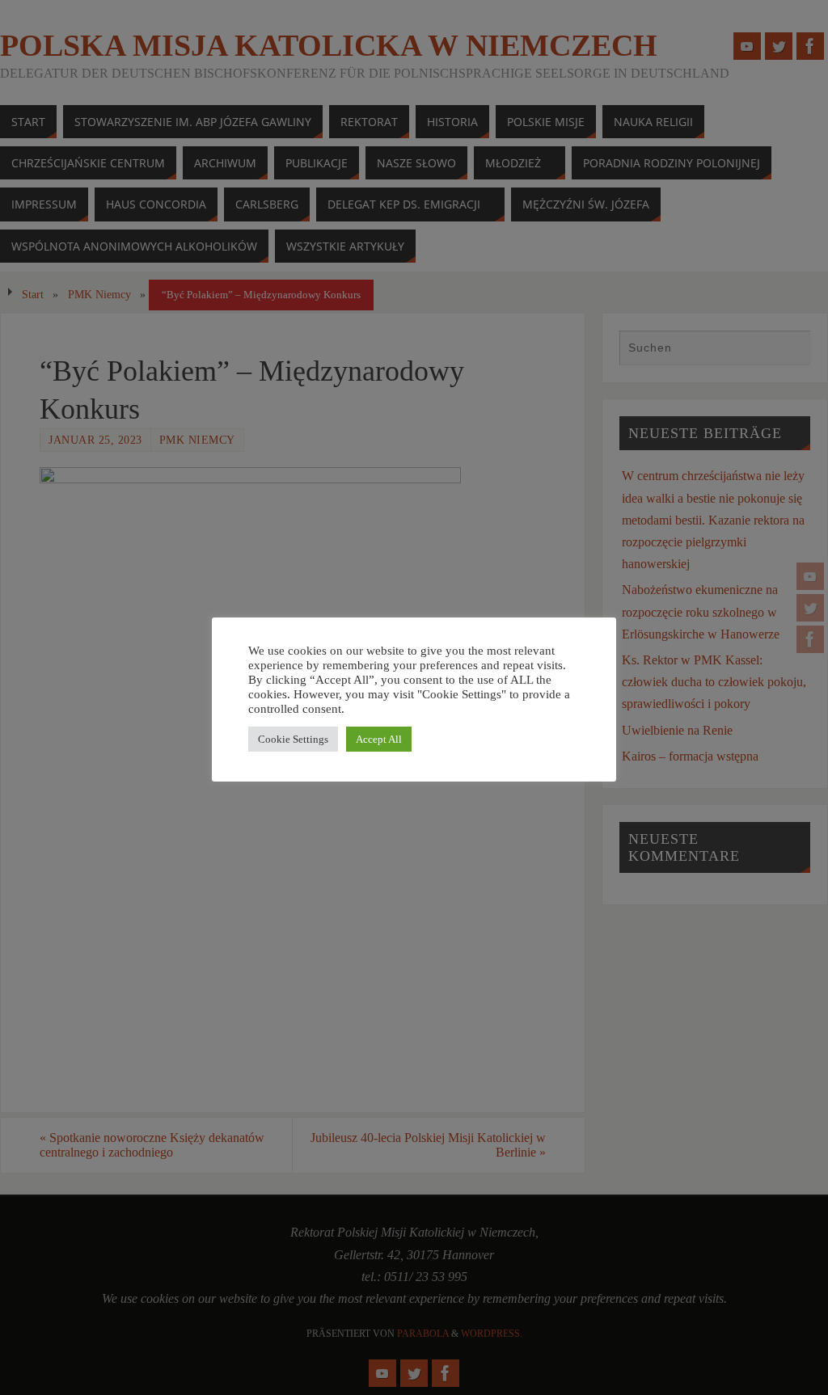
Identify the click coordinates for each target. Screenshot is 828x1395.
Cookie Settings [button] (293, 739)
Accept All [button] (379, 739)
